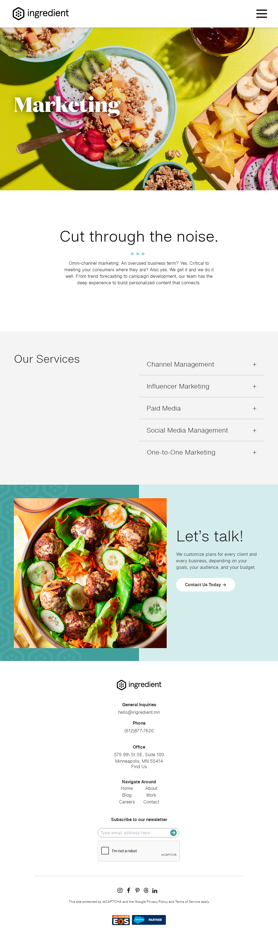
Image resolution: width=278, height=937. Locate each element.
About (151, 788)
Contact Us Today (203, 584)
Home (127, 788)
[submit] (173, 833)
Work (151, 795)
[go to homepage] (139, 685)
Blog (127, 795)
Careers (127, 802)
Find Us (139, 766)
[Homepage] (41, 13)
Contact (151, 802)
